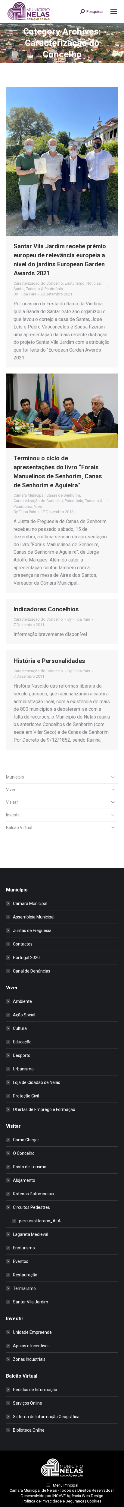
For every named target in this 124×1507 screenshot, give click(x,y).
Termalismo (24, 1288)
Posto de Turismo (29, 1166)
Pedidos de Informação (35, 1389)
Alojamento (24, 1180)
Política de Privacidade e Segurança (53, 1501)
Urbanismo (23, 1069)
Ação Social (24, 1014)
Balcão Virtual (19, 827)
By (25, 294)
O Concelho (24, 1153)
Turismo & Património (44, 288)
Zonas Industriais (29, 1359)
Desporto (21, 1055)
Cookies (94, 1501)
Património (74, 500)
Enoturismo (75, 283)
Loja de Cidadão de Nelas (36, 1082)
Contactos (23, 944)
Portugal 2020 (26, 957)
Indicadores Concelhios (46, 609)
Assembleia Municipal (33, 917)
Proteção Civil (26, 1096)
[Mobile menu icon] (114, 11)
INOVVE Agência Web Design (77, 1495)
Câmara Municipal (29, 495)
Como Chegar (26, 1139)
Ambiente (22, 1001)
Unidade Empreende (32, 1332)
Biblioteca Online (29, 1430)
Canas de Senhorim (63, 495)
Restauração (25, 1274)
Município (15, 777)
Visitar (12, 802)
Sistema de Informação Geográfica (46, 1416)
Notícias (93, 283)
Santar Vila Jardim (30, 1302)
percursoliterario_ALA (40, 1220)
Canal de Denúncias (31, 971)
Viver (38, 506)
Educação (22, 1041)
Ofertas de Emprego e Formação (44, 1109)
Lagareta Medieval (30, 1234)
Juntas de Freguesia (32, 930)
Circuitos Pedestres (31, 1207)
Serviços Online (27, 1403)
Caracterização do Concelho (38, 283)
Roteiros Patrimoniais (33, 1193)
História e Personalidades (49, 660)
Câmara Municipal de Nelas (33, 1490)
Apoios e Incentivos (31, 1345)
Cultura (20, 1028)
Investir (13, 815)
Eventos (20, 1261)
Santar (19, 288)
